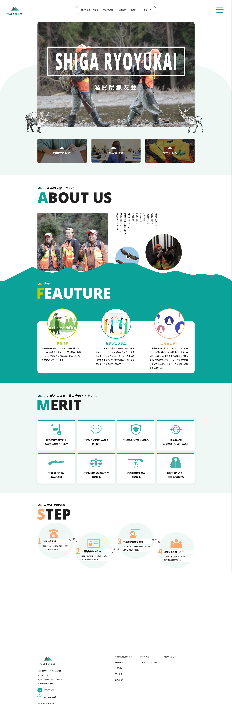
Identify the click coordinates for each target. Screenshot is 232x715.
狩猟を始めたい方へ (148, 662)
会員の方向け (170, 656)
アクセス (147, 9)
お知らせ (135, 9)
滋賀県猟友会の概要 (89, 9)
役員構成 (119, 662)
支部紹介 (119, 668)
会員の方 (122, 9)
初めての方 (108, 9)
